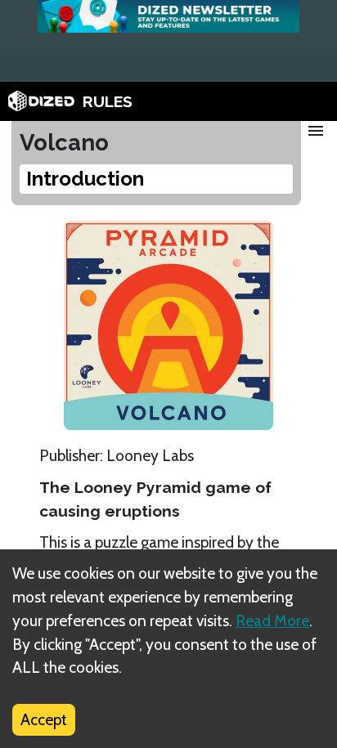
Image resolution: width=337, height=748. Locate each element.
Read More (272, 620)
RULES (108, 101)
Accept (43, 719)
